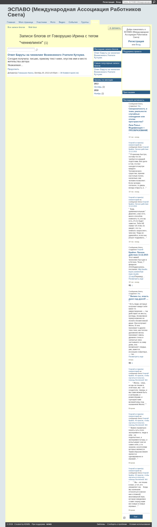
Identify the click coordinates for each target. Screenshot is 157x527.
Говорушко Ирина (25, 73)
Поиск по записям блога (37, 50)
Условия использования (139, 524)
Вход (118, 2)
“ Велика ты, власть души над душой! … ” (139, 299)
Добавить (116, 28)
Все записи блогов (16, 27)
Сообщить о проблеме (117, 524)
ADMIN (27, 524)
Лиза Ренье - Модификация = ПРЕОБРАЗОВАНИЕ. (138, 129)
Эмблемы (101, 524)
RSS (124, 518)
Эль (139, 106)
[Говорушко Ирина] (12, 41)
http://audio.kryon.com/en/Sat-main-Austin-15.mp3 (138, 273)
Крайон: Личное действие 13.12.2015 (138, 253)
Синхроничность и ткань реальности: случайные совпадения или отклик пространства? (138, 115)
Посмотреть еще (136, 279)
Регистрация (108, 2)
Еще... (136, 516)
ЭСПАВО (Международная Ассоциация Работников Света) (74, 11)
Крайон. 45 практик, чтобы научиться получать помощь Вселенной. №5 (139, 378)
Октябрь (98, 87)
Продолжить (13, 69)
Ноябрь (97, 93)
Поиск (154, 2)
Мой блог (33, 27)
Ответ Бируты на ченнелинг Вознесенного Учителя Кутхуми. (46, 54)
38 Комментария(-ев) (69, 73)
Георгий (132, 143)
